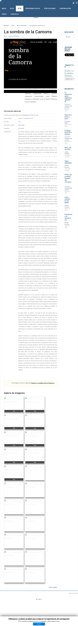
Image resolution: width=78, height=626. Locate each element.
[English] (66, 73)
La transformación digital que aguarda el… (68, 97)
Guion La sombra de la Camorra (42, 383)
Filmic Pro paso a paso (68, 117)
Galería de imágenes (13, 36)
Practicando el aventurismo (68, 217)
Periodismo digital (32, 8)
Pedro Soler (21, 125)
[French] (69, 73)
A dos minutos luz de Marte (67, 200)
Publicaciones (50, 8)
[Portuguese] (68, 76)
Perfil (4, 14)
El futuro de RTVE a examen (68, 132)
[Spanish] (66, 71)
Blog (12, 8)
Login (73, 3)
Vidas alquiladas (68, 162)
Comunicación (65, 8)
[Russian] (71, 76)
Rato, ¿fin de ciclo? (68, 148)
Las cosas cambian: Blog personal (68, 106)
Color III (39, 599)
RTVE (19, 8)
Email (5, 36)
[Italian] (66, 76)
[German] (71, 73)
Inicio (4, 8)
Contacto (15, 14)
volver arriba (53, 587)
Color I (36, 599)
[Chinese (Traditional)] (71, 71)
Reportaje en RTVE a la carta (30, 115)
